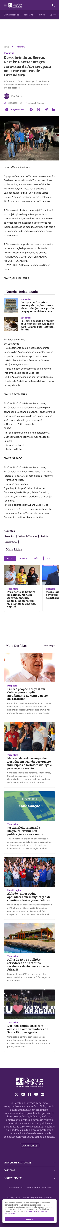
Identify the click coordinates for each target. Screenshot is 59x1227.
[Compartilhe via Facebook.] (31, 109)
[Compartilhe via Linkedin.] (53, 109)
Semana (23, 558)
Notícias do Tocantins (27, 536)
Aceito (29, 1219)
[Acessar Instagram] (23, 1094)
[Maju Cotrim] (7, 96)
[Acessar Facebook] (30, 1094)
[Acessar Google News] (43, 1094)
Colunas (9, 1170)
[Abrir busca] (53, 5)
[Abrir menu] (5, 5)
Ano (49, 558)
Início (6, 46)
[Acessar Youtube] (36, 1094)
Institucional (13, 1178)
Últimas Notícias (11, 14)
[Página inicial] (29, 1082)
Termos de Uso (15, 1187)
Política (41, 14)
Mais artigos (49, 646)
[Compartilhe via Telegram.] (46, 109)
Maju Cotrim (16, 96)
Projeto (44, 536)
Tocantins (28, 14)
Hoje (9, 558)
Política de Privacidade (39, 1187)
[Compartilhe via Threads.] (38, 109)
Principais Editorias (17, 1162)
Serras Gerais (11, 542)
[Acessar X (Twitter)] (17, 1094)
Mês (36, 558)
